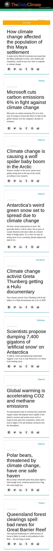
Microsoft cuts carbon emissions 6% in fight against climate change (26, 99)
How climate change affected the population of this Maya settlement (24, 42)
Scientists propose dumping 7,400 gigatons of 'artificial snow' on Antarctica (26, 342)
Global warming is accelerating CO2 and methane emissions (26, 398)
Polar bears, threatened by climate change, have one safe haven (23, 465)
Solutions (41, 320)
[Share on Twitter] (15, 69)
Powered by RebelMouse (45, 7)
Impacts (41, 140)
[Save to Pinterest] (32, 69)
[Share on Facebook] (9, 69)
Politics (42, 81)
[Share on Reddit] (38, 69)
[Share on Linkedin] (20, 69)
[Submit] (49, 32)
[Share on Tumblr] (26, 69)
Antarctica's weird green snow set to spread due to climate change (26, 212)
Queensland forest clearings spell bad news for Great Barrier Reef (26, 522)
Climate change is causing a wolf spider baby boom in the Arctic (26, 158)
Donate (27, 22)
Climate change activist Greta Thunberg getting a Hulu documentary (25, 281)
